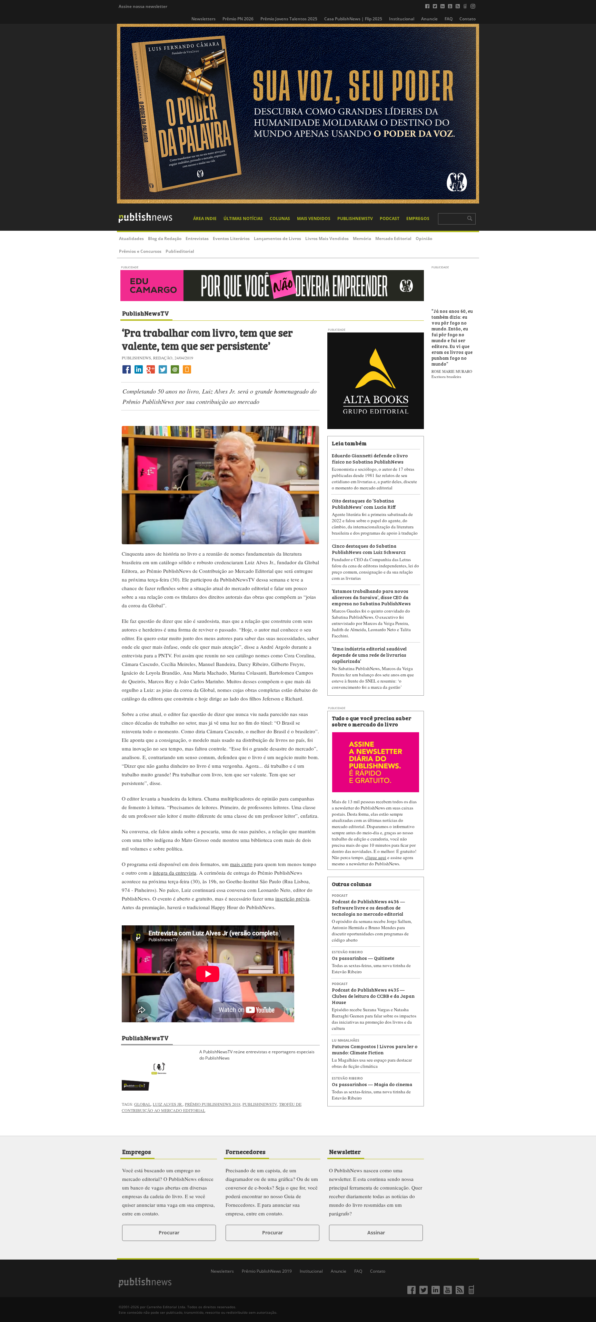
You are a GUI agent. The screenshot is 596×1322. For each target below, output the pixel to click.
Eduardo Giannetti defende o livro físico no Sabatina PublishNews (370, 458)
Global (142, 1104)
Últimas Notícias (243, 218)
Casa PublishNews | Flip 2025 (353, 19)
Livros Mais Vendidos (327, 238)
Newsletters (203, 19)
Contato (467, 19)
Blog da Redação (164, 238)
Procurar (169, 1232)
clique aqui (375, 857)
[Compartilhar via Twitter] (162, 373)
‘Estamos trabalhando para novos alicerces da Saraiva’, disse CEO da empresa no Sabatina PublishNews (371, 597)
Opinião (424, 238)
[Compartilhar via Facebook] (126, 373)
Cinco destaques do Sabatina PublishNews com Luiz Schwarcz (369, 548)
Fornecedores (246, 1151)
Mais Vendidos (313, 218)
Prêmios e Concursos (140, 251)
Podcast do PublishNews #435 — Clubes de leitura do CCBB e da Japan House (373, 995)
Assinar (376, 1232)
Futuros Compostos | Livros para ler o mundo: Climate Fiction (374, 1049)
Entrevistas (197, 238)
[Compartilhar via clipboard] (186, 373)
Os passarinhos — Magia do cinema (372, 1083)
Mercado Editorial (393, 238)
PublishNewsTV (355, 218)
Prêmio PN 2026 (238, 19)
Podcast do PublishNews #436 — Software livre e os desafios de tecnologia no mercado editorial (368, 907)
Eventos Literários (231, 238)
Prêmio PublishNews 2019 (267, 1271)
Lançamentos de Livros (277, 238)
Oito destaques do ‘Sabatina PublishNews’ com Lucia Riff (364, 503)
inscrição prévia (292, 898)
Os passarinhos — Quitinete (363, 957)
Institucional (401, 19)
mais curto (241, 864)
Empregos (417, 218)
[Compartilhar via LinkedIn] (138, 373)
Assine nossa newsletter (143, 6)
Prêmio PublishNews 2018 (212, 1104)
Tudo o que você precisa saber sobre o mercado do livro (371, 721)
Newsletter (345, 1151)
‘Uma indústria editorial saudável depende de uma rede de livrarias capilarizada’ (369, 654)
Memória (362, 238)
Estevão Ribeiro (347, 952)
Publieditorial (180, 251)
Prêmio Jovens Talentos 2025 (288, 19)
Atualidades (131, 238)
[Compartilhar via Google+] (150, 373)
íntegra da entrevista (174, 872)
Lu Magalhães (345, 1040)
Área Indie (205, 218)
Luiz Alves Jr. (168, 1104)
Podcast (389, 218)
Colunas (280, 218)
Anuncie (429, 19)
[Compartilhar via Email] (174, 373)
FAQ (449, 19)
